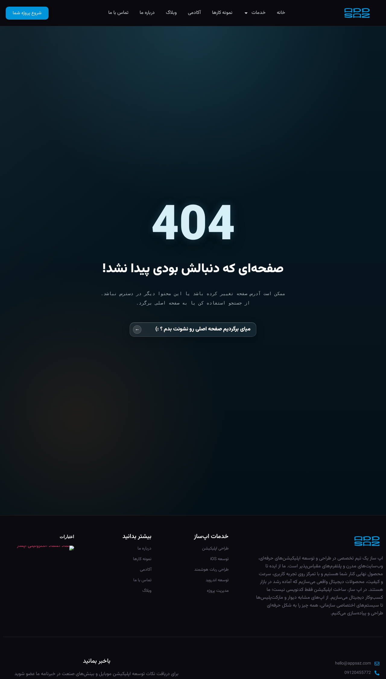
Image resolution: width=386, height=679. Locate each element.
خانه (281, 13)
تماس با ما (118, 13)
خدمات (259, 13)
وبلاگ (171, 13)
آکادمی (194, 13)
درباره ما (147, 13)
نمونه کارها (222, 13)
